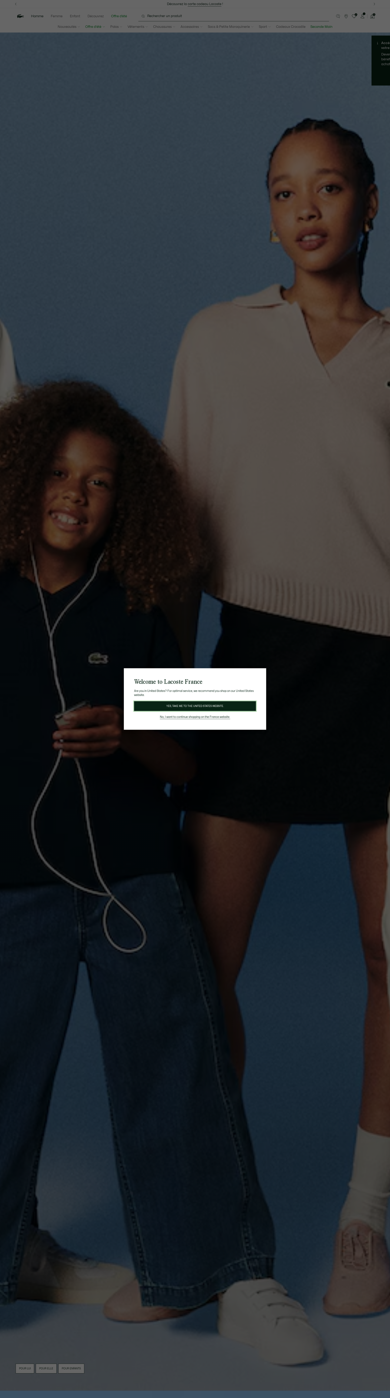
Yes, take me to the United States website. (195, 706)
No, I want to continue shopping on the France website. (195, 717)
